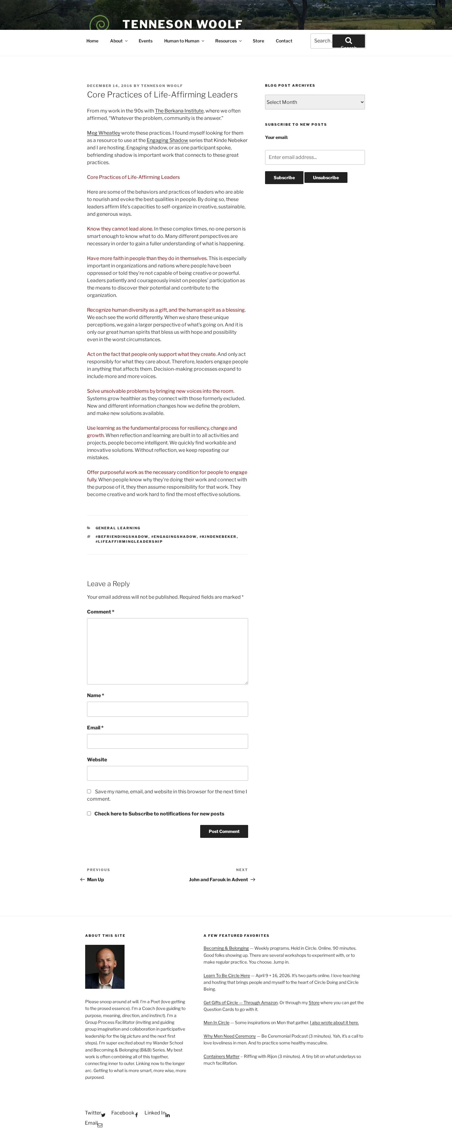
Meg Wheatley (103, 133)
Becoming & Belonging (226, 948)
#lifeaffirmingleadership (129, 541)
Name (95, 695)
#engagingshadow (174, 536)
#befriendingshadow (122, 536)
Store (258, 40)
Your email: (276, 137)
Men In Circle (216, 1022)
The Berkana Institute (179, 111)
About (116, 40)
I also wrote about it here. (334, 1022)
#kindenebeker (218, 536)
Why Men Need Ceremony (230, 1036)
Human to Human (181, 40)
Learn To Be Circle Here (227, 975)
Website (97, 760)
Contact (284, 40)
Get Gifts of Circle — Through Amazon (241, 1002)
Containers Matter (222, 1056)
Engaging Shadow (167, 140)
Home (92, 40)
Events (146, 40)
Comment (100, 612)
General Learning (118, 528)
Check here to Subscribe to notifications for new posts (158, 814)
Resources (226, 40)
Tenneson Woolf (182, 24)
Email (95, 728)
